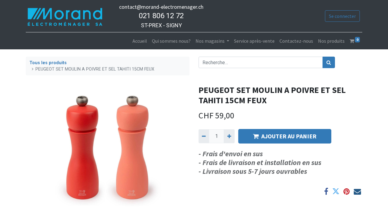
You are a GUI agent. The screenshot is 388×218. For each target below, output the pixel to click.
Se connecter (342, 16)
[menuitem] (139, 41)
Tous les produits (48, 62)
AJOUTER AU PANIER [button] (288, 136)
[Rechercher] (329, 62)
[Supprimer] (204, 136)
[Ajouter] (229, 136)
